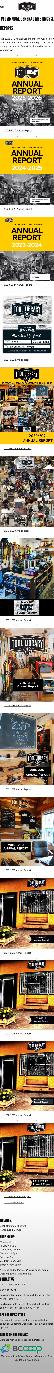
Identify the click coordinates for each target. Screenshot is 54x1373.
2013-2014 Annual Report (17, 1033)
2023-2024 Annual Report (18, 284)
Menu (2, 7)
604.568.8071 (8, 1289)
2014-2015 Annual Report (17, 952)
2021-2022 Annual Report (17, 359)
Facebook (26, 1339)
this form (45, 1304)
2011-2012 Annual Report (17, 1196)
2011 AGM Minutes (14, 1202)
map (19, 1229)
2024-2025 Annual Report (18, 209)
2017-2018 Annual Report (17, 705)
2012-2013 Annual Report (17, 1115)
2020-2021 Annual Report (17, 448)
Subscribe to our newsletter (14, 1320)
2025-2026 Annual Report (18, 130)
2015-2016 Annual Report (17, 870)
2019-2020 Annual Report (17, 530)
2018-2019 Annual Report (17, 620)
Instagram (39, 1339)
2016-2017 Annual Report (17, 789)
